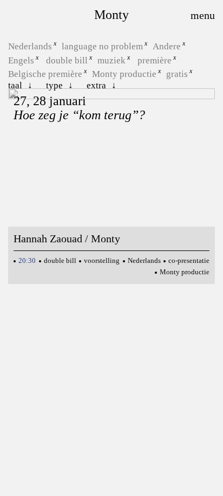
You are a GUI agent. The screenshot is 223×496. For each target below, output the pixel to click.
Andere (167, 46)
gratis (177, 74)
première (154, 60)
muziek (111, 60)
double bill (67, 60)
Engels (21, 60)
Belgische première (45, 74)
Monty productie (124, 74)
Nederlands (30, 46)
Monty (111, 15)
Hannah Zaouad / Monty (67, 238)
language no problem (102, 46)
